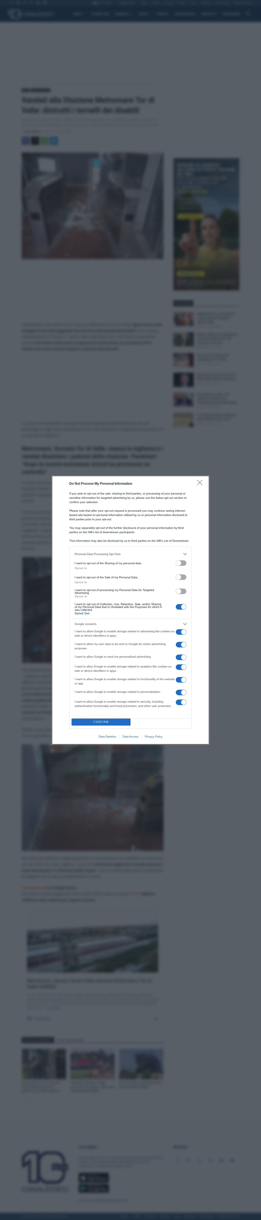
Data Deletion (107, 736)
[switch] (181, 563)
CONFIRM (101, 721)
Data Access (130, 736)
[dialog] (130, 610)
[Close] (201, 484)
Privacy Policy (154, 736)
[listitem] (130, 554)
